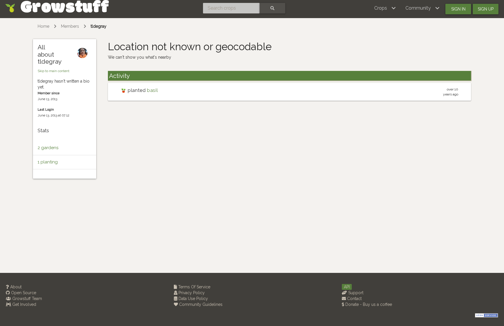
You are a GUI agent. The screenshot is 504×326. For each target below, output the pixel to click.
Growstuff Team (26, 298)
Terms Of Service (193, 287)
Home (43, 26)
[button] (385, 8)
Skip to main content (53, 71)
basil (152, 90)
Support (355, 292)
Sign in (458, 9)
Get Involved (23, 304)
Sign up (486, 9)
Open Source (23, 292)
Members (70, 26)
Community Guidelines (200, 304)
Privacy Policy (191, 292)
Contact (354, 298)
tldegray (98, 26)
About (15, 287)
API (347, 287)
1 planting (48, 162)
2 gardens (48, 147)
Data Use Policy (192, 298)
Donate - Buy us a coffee (368, 304)
